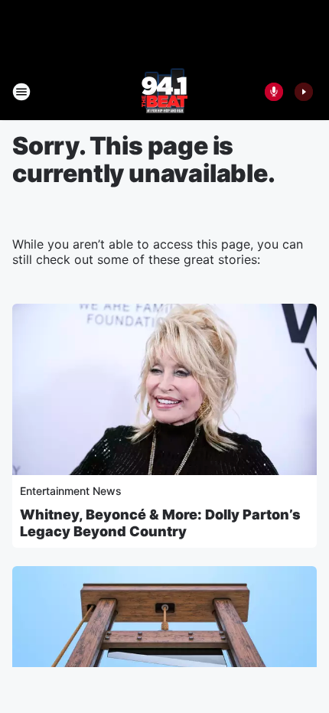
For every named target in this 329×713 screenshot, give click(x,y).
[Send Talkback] (274, 92)
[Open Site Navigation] (21, 92)
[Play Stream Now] (304, 92)
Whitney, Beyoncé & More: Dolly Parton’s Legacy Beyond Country (160, 522)
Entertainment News (71, 490)
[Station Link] (164, 91)
